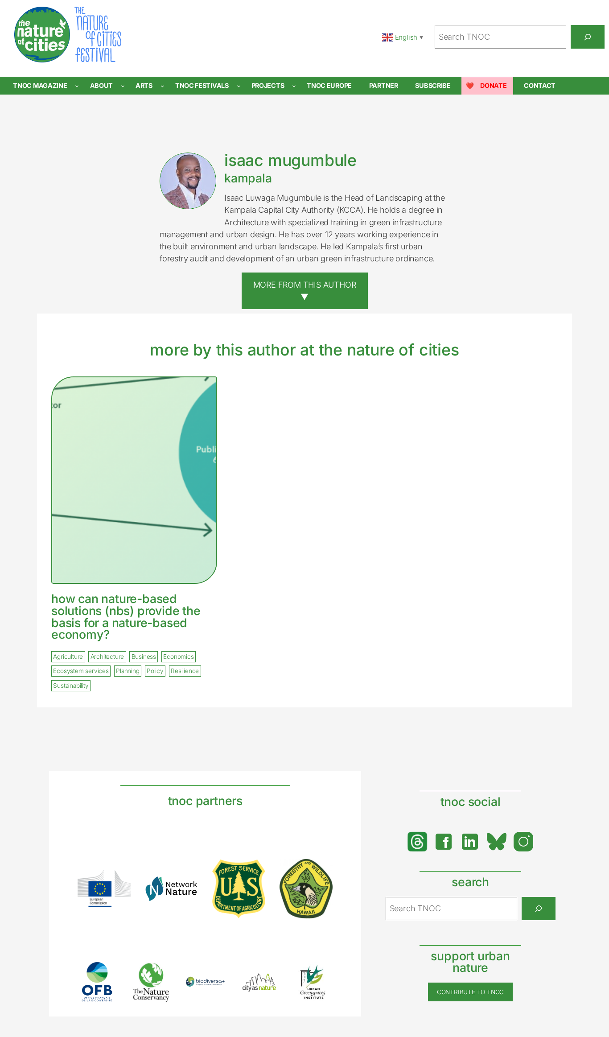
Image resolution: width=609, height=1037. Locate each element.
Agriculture (68, 656)
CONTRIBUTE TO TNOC (470, 992)
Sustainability (70, 685)
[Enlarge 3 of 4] (253, 871)
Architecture (107, 656)
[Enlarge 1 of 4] (119, 881)
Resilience (185, 671)
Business (144, 656)
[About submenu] (123, 86)
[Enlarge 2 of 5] (159, 973)
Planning (127, 671)
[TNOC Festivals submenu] (239, 86)
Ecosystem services (80, 671)
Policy (155, 671)
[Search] (588, 36)
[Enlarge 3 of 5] (213, 987)
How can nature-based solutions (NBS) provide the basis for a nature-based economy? (126, 616)
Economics (178, 656)
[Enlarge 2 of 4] (186, 887)
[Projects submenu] (294, 86)
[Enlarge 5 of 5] (321, 973)
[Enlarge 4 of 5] (267, 981)
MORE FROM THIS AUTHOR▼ (304, 291)
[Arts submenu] (162, 86)
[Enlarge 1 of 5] (105, 973)
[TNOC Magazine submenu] (77, 86)
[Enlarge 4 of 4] (321, 870)
